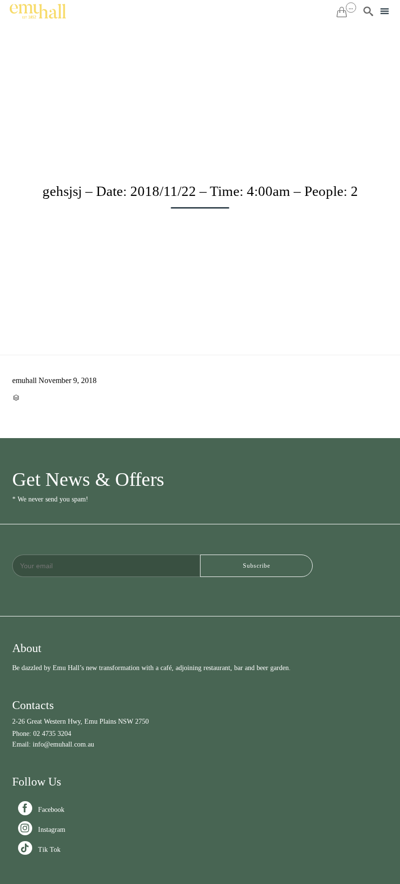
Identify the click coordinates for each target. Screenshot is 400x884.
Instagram (42, 829)
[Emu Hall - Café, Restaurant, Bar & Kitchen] (38, 11)
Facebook (42, 809)
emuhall (24, 380)
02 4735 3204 (52, 733)
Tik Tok (40, 849)
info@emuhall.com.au (63, 744)
